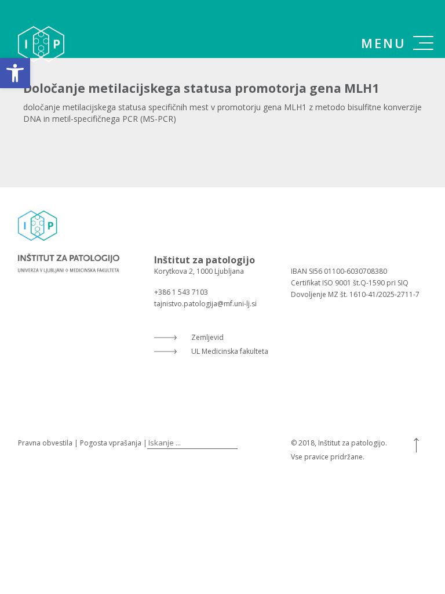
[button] (15, 73)
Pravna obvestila (45, 443)
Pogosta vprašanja (110, 443)
